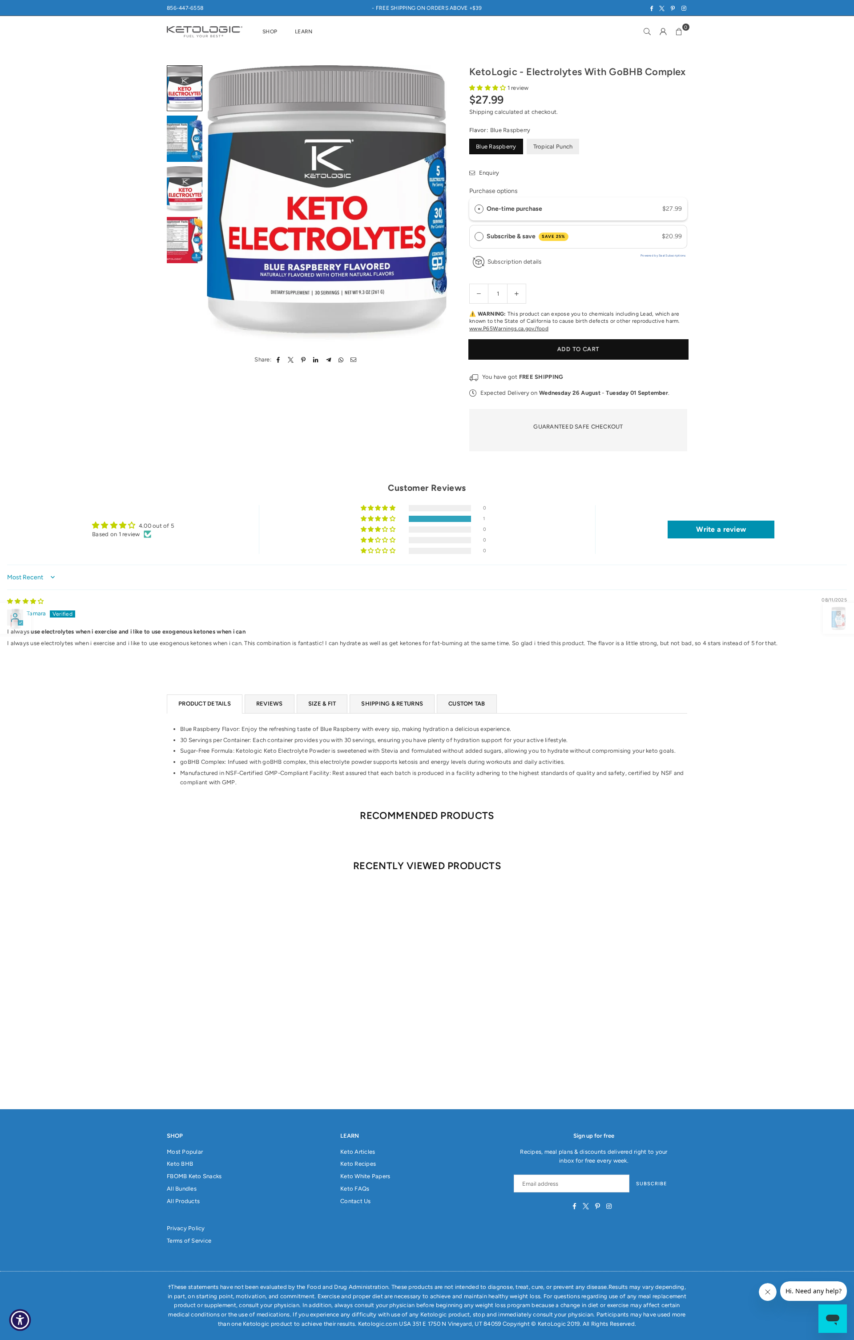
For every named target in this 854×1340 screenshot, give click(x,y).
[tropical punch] (184, 240)
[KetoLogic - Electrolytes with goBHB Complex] (184, 88)
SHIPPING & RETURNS (392, 703)
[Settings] (663, 32)
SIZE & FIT (322, 703)
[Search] (647, 32)
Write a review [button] (721, 529)
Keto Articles (357, 1151)
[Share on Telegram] (328, 360)
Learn (303, 31)
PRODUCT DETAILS (204, 703)
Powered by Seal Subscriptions (663, 255)
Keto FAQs (354, 1188)
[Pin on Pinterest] (303, 360)
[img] (25, 601)
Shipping (481, 111)
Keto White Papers (365, 1176)
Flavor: (499, 130)
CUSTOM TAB (466, 703)
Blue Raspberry (496, 146)
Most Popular (185, 1151)
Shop (269, 31)
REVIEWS (269, 703)
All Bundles (182, 1188)
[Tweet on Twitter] (290, 360)
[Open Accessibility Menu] (20, 1320)
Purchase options (493, 191)
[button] (679, 32)
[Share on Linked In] (316, 360)
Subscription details (514, 261)
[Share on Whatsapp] (341, 360)
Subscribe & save (526, 236)
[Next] (435, 205)
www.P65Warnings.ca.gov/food (508, 328)
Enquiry (488, 172)
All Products (183, 1201)
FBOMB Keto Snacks (194, 1176)
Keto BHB (180, 1163)
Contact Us (355, 1201)
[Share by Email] (353, 360)
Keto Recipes (358, 1163)
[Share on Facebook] (278, 360)
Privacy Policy (186, 1228)
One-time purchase (514, 209)
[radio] (479, 209)
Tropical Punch (553, 146)
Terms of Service (189, 1240)
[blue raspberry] (184, 139)
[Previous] (219, 205)
